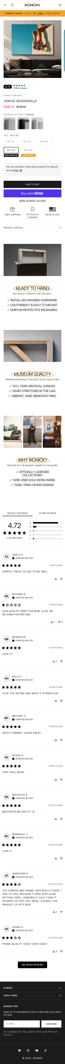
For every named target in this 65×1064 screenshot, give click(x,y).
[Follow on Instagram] (28, 1050)
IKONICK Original (13, 95)
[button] (46, 523)
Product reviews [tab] (17, 513)
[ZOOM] (60, 72)
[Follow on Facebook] (19, 1050)
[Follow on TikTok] (45, 1050)
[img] (22, 557)
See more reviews (33, 965)
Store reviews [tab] (47, 513)
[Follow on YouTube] (36, 1050)
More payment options (32, 200)
